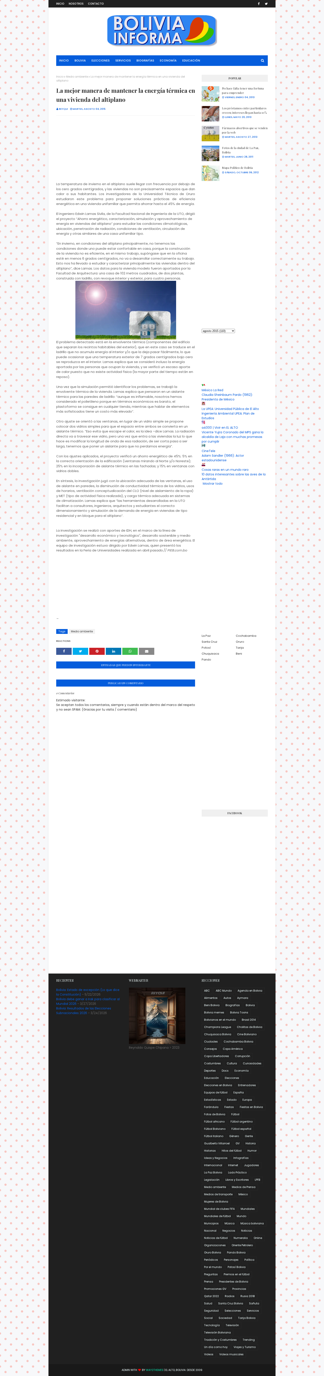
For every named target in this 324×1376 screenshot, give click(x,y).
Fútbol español (241, 1129)
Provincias (239, 1289)
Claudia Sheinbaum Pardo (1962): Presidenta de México (227, 397)
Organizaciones (215, 1245)
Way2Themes (154, 1370)
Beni (239, 654)
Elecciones (232, 1078)
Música (230, 1223)
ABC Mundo (224, 990)
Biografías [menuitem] (145, 60)
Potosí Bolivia (237, 1267)
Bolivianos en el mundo (220, 1020)
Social (208, 1318)
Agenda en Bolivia (250, 990)
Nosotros (76, 4)
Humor (252, 1151)
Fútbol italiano (213, 1136)
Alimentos (211, 998)
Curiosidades (252, 1063)
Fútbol (235, 1114)
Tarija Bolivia (246, 1318)
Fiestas (229, 1107)
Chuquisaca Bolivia (217, 1034)
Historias (210, 1151)
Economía (242, 1070)
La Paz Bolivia (213, 1172)
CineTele (208, 451)
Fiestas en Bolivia (251, 1107)
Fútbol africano (214, 1121)
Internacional (213, 1165)
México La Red (212, 390)
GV (238, 1143)
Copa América (233, 1049)
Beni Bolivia (212, 1005)
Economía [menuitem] (168, 60)
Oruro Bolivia (212, 1252)
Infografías (241, 1158)
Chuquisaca (210, 654)
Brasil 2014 (249, 1020)
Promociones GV (215, 1289)
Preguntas (211, 1274)
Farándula (211, 1107)
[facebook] (258, 3)
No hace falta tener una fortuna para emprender (243, 90)
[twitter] (265, 3)
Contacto (96, 4)
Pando (206, 659)
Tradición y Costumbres (220, 1340)
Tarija (240, 648)
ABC (207, 990)
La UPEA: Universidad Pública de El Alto (230, 409)
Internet (233, 1165)
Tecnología (212, 1325)
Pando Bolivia (236, 1252)
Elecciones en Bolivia (218, 1085)
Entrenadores (247, 1085)
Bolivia (250, 1005)
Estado (231, 1100)
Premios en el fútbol (237, 1274)
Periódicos (211, 1260)
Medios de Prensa (243, 1187)
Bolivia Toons (239, 1012)
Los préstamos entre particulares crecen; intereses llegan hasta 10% (244, 110)
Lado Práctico (237, 1172)
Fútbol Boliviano (214, 1129)
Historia (251, 1143)
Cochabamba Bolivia (238, 1041)
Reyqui (63, 109)
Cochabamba (246, 636)
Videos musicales (231, 1354)
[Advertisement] (125, 151)
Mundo (241, 1216)
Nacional (210, 1231)
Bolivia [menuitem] (80, 60)
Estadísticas (212, 1100)
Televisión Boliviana (217, 1332)
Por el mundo (213, 1267)
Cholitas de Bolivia (249, 1027)
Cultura (232, 1063)
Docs (225, 1070)
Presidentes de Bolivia (233, 1281)
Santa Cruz (209, 642)
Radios (230, 1296)
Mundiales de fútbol (217, 1216)
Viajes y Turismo (245, 1347)
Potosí (206, 648)
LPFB (257, 1180)
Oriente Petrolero (242, 1245)
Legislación (212, 1180)
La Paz (206, 636)
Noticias (246, 1231)
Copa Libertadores (216, 1056)
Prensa (208, 1281)
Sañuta (254, 1303)
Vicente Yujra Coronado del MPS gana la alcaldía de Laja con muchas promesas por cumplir (232, 437)
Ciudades (211, 1041)
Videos (208, 1354)
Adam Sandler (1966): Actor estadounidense (223, 457)
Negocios (228, 1231)
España (238, 1092)
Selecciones (233, 1311)
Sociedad (225, 1318)
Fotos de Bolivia (214, 1114)
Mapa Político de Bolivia (237, 167)
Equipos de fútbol (215, 1092)
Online (258, 1238)
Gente (249, 1136)
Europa (247, 1100)
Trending (249, 1340)
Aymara (242, 998)
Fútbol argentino (242, 1121)
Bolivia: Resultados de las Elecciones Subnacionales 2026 (83, 1010)
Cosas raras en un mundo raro (225, 469)
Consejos (210, 1049)
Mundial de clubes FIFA (219, 1209)
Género (234, 1136)
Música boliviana (252, 1223)
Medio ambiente (77, 76)
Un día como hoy (216, 1347)
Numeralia (241, 1238)
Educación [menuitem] (191, 60)
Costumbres (212, 1063)
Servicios (253, 1311)
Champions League (217, 1027)
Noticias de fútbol (216, 1238)
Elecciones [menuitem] (100, 60)
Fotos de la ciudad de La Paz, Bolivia (240, 150)
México (243, 1194)
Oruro (240, 642)
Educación (211, 1078)
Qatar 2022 (211, 1296)
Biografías (232, 1005)
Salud (208, 1303)
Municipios (211, 1223)
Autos (227, 998)
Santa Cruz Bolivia (230, 1303)
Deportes (210, 1070)
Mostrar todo (213, 483)
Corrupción (242, 1056)
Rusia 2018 (247, 1296)
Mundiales (248, 1209)
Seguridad (211, 1311)
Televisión (232, 1325)
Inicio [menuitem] (64, 60)
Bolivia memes (214, 1012)
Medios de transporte (218, 1194)
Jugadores (251, 1165)
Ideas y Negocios (215, 1158)
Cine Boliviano (247, 1034)
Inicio (60, 4)
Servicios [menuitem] (123, 60)
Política (249, 1260)
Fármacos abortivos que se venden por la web (245, 130)
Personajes (231, 1260)
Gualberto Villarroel (217, 1143)
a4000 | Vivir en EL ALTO (220, 427)
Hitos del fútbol (232, 1151)
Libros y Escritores (237, 1180)
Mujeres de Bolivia (216, 1201)
